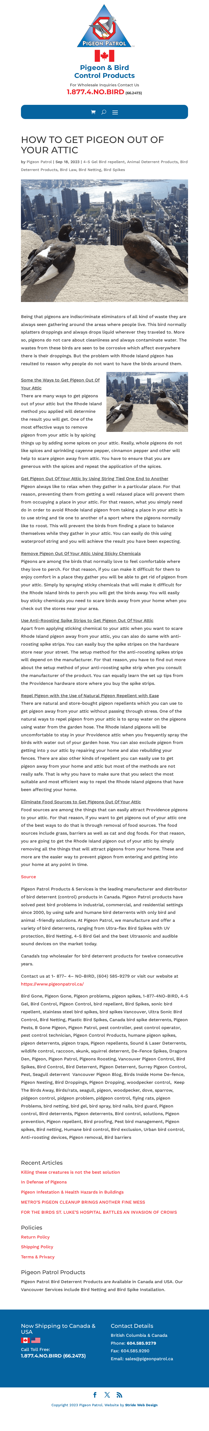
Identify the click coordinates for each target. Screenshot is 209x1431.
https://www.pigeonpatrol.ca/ (52, 984)
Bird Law (68, 169)
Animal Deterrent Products (152, 162)
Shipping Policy (37, 1246)
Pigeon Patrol (39, 162)
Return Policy (35, 1237)
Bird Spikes (114, 169)
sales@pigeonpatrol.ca (149, 1358)
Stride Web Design (141, 1405)
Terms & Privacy (37, 1256)
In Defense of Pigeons (44, 1182)
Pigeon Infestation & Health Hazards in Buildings (72, 1192)
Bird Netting (90, 169)
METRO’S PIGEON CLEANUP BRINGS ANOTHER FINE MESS (83, 1202)
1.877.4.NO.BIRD (95, 92)
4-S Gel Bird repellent (104, 162)
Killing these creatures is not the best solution (70, 1172)
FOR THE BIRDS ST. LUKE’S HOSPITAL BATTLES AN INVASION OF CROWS (99, 1212)
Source (28, 876)
